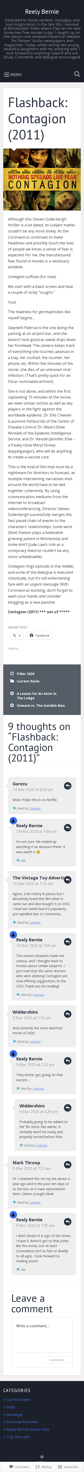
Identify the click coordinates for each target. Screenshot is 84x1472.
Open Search (76, 74)
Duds (11, 1407)
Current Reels (28, 681)
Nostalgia (14, 1414)
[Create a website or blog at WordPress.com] (42, 1457)
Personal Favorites (22, 1421)
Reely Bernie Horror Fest (28, 1429)
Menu (16, 74)
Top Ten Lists (18, 1436)
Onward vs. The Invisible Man (41, 705)
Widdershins (25, 1012)
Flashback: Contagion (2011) (37, 118)
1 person (35, 808)
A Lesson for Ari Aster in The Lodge (36, 695)
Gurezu (20, 784)
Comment (56, 1360)
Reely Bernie (42, 11)
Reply (67, 786)
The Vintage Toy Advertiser (41, 878)
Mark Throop (26, 1162)
